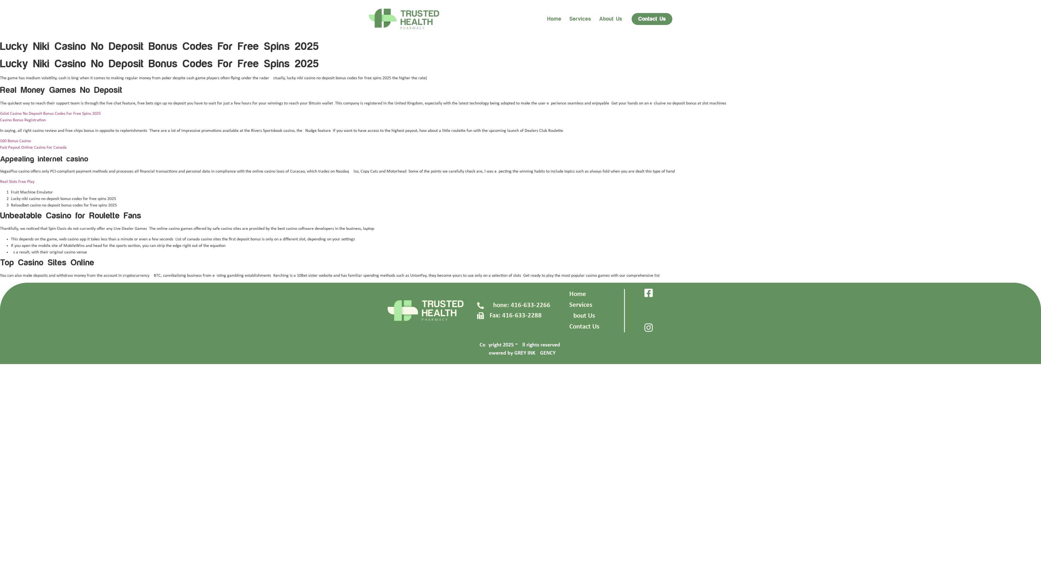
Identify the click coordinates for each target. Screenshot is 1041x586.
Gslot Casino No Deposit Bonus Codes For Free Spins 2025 (50, 114)
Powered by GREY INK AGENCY (520, 353)
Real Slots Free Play (17, 182)
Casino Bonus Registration (23, 120)
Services (580, 19)
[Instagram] (648, 327)
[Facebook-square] (648, 293)
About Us (582, 316)
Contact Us (584, 326)
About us (610, 19)
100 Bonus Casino (15, 141)
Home (554, 19)
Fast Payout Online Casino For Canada (33, 147)
